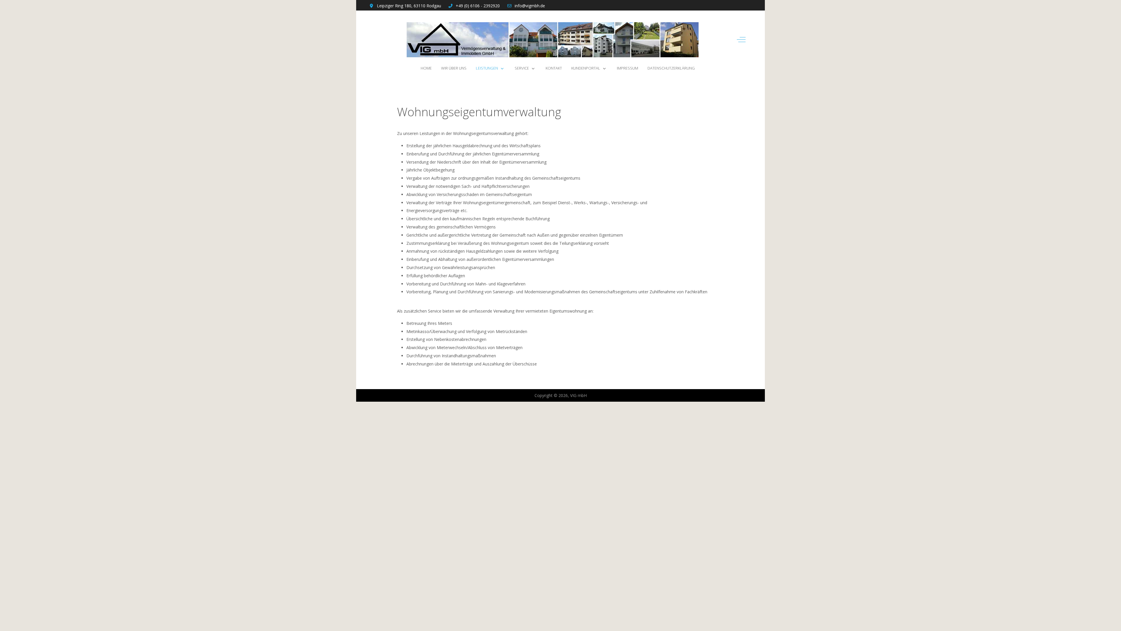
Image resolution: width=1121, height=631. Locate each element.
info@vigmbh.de (530, 5)
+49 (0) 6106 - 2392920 (478, 5)
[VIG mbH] (553, 39)
